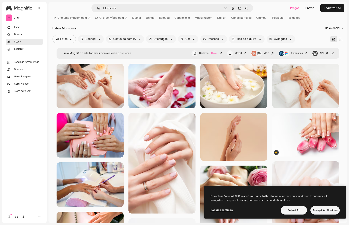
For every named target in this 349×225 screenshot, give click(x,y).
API (322, 53)
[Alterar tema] (23, 217)
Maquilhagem (203, 18)
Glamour (261, 18)
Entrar (309, 8)
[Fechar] (332, 53)
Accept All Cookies (325, 210)
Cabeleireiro (182, 18)
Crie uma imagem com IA (74, 18)
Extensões (297, 53)
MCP (266, 53)
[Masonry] (333, 39)
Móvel (238, 53)
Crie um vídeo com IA (113, 18)
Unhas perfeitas (241, 18)
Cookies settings (221, 210)
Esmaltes (294, 18)
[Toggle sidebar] (39, 8)
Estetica (164, 18)
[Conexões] (9, 217)
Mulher (136, 18)
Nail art (221, 18)
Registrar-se (332, 8)
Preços (294, 8)
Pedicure (278, 18)
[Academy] (16, 217)
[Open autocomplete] (97, 8)
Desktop (208, 53)
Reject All (293, 210)
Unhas (150, 18)
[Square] (341, 39)
